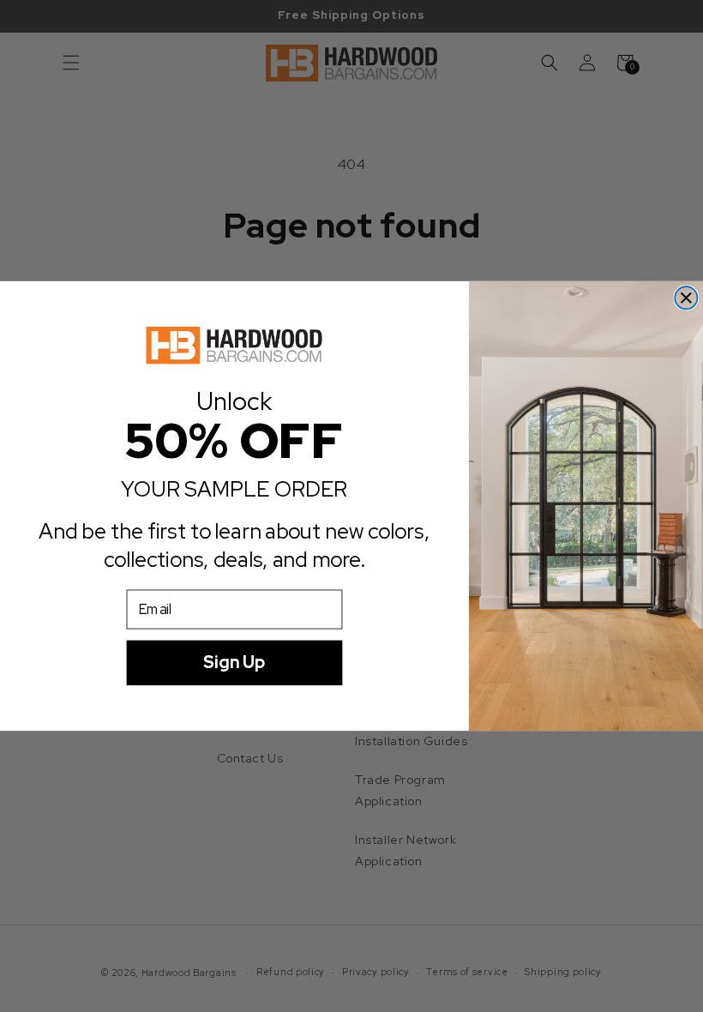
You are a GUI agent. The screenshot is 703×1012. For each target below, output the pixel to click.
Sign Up (234, 662)
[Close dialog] (686, 297)
